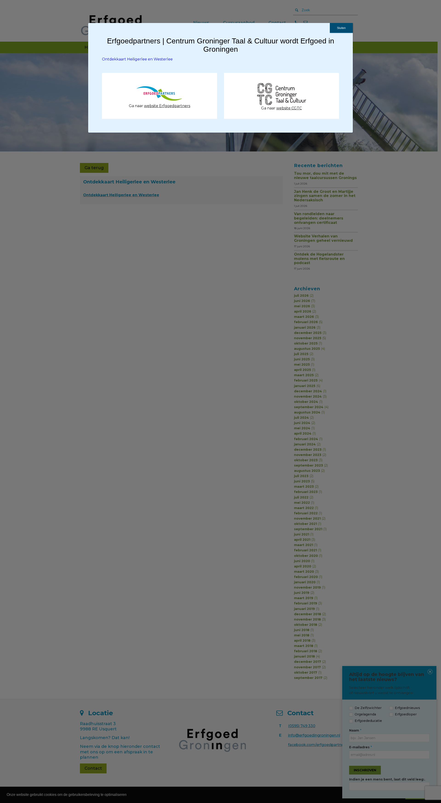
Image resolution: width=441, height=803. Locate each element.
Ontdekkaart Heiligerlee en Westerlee (137, 59)
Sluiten (341, 28)
